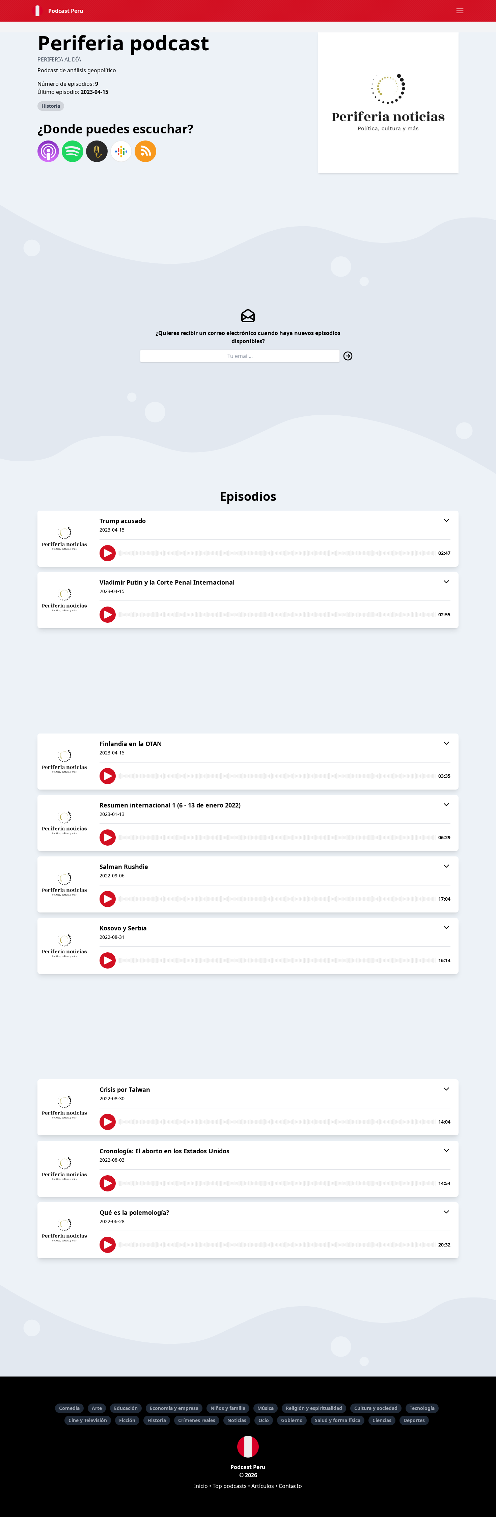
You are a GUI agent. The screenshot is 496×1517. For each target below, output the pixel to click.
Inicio (201, 1486)
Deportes (414, 1420)
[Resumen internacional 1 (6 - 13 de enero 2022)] (64, 823)
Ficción (127, 1420)
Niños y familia (228, 1408)
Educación (126, 1408)
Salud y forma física (337, 1420)
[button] (460, 11)
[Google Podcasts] (121, 151)
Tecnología (422, 1408)
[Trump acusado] (64, 539)
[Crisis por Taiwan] (64, 1107)
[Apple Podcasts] (48, 151)
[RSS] (145, 151)
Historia (51, 106)
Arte (97, 1408)
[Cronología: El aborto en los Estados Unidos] (64, 1169)
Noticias (236, 1420)
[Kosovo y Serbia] (64, 946)
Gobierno (292, 1420)
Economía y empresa (174, 1408)
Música (265, 1408)
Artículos (262, 1486)
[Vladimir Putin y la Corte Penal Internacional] (64, 600)
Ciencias (382, 1420)
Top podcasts (230, 1486)
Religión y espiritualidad (314, 1408)
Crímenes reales (196, 1420)
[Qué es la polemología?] (64, 1230)
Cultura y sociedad (375, 1408)
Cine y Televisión (87, 1420)
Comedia (69, 1408)
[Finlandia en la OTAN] (64, 762)
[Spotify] (72, 151)
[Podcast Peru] (248, 1447)
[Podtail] (97, 151)
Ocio (263, 1420)
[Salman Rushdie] (64, 884)
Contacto (290, 1486)
